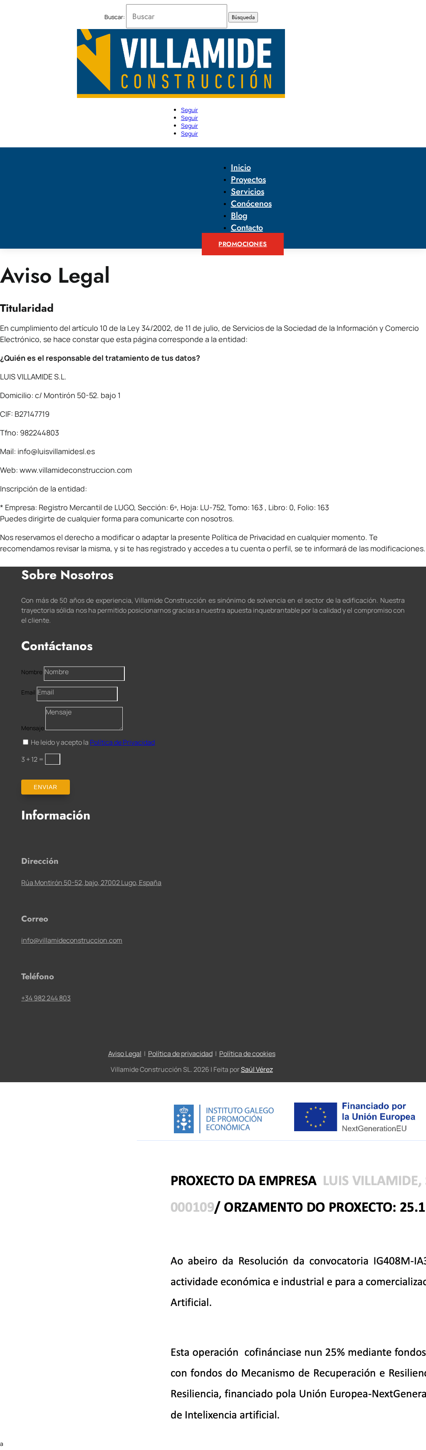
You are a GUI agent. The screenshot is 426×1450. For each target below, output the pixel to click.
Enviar (45, 787)
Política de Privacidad (122, 742)
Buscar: (114, 17)
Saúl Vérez (257, 1069)
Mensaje (32, 728)
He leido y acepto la (93, 742)
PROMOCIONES (242, 244)
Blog (239, 216)
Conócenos (251, 204)
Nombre (31, 672)
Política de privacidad (180, 1053)
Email (28, 692)
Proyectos (248, 180)
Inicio (241, 167)
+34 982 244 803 (46, 998)
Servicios (247, 192)
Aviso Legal (124, 1053)
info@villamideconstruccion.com (71, 940)
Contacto (247, 228)
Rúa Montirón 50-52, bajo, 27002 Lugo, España (91, 882)
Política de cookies (247, 1053)
